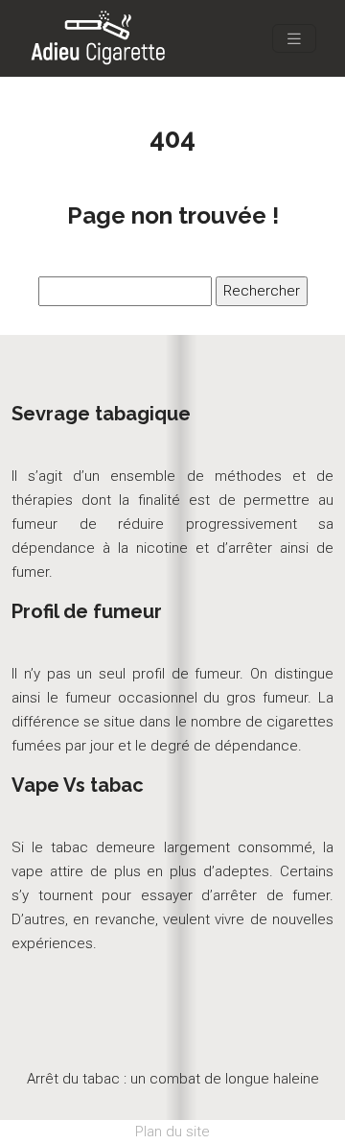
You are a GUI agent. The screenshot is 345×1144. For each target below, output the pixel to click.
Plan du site (172, 1131)
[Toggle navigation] (294, 39)
